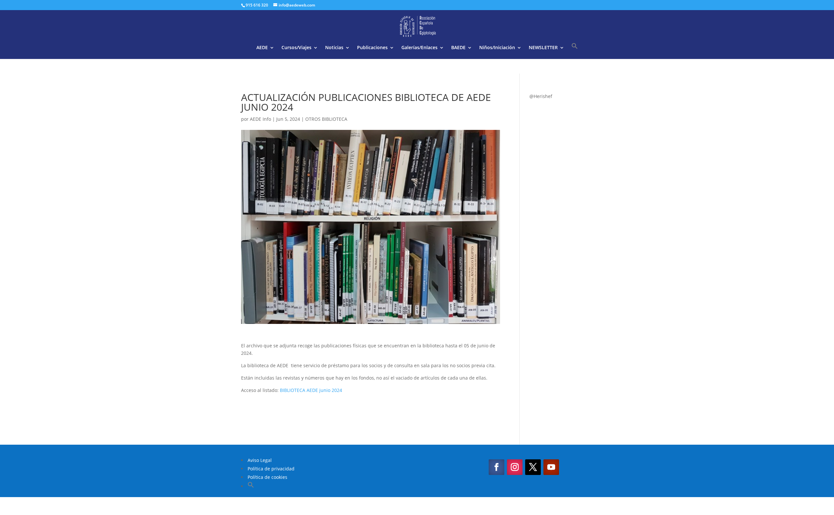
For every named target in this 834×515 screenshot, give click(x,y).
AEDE (262, 47)
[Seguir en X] (533, 467)
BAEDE (458, 47)
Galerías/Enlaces (419, 47)
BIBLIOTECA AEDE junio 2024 (311, 390)
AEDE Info (260, 119)
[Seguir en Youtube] (551, 467)
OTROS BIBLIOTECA (326, 119)
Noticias (334, 47)
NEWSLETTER (543, 47)
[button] (574, 51)
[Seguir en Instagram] (515, 467)
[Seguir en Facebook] (496, 467)
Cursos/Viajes (296, 47)
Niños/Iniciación (497, 47)
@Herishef (540, 96)
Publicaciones (372, 47)
